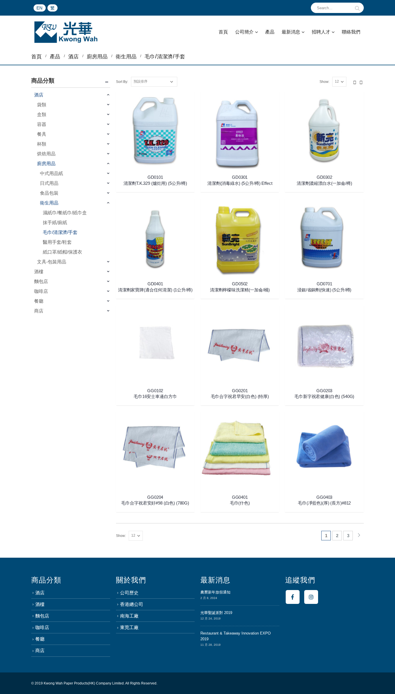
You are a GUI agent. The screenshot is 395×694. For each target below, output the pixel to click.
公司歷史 (129, 592)
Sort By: (122, 82)
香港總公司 (131, 604)
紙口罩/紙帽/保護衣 (62, 252)
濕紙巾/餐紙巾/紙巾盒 (65, 212)
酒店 (38, 94)
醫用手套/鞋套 (57, 242)
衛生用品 (49, 202)
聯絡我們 (351, 31)
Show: (324, 82)
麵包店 (41, 281)
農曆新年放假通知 (215, 592)
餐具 (41, 134)
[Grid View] (354, 81)
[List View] (361, 81)
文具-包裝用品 (51, 261)
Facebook (293, 597)
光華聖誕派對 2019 (216, 613)
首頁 (223, 31)
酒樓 (38, 271)
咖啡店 (41, 291)
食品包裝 (49, 193)
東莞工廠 (129, 627)
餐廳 (38, 301)
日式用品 (49, 183)
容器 (41, 124)
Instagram (311, 597)
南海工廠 (129, 615)
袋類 (41, 104)
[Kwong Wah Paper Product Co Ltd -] (66, 32)
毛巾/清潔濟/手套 (60, 232)
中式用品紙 (51, 173)
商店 (38, 310)
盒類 (41, 114)
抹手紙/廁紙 (55, 222)
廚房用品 (46, 163)
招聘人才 (321, 31)
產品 (269, 31)
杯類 (41, 144)
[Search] (357, 8)
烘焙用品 (46, 153)
